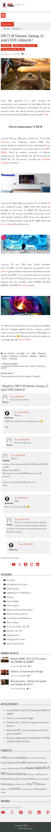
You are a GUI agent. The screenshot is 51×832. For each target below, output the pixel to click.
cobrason (31, 762)
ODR (33, 353)
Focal (23, 768)
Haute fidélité (34, 768)
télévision (43, 356)
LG (49, 203)
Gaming (10, 597)
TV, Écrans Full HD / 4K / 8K (13, 49)
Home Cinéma (12, 605)
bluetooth (34, 758)
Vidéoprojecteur (40, 788)
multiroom (39, 774)
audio (14, 758)
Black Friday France (25, 828)
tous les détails (7, 224)
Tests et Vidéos (13, 622)
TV (34, 783)
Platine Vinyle (21, 778)
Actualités (17, 28)
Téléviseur (33, 356)
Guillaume (6, 54)
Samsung (5, 271)
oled (46, 774)
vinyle (3, 792)
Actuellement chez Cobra (17, 584)
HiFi (3, 773)
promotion (14, 356)
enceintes (4, 768)
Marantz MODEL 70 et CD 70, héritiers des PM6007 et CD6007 (29, 660)
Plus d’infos (24, 285)
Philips (13, 779)
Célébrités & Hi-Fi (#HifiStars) (19, 592)
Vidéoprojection (13, 635)
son (19, 784)
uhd (8, 789)
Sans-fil (14, 784)
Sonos (23, 784)
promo (4, 356)
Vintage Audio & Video (16, 639)
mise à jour (31, 774)
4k (4, 757)
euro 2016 (20, 353)
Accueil (7, 28)
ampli (9, 757)
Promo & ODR (24, 339)
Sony (29, 784)
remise (46, 778)
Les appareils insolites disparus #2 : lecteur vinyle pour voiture (23, 367)
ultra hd (15, 788)
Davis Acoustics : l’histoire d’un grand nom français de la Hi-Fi (28, 683)
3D (2, 757)
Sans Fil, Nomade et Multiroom (19, 618)
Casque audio (13, 762)
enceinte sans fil (14, 768)
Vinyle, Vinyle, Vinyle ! (15, 643)
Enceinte (43, 762)
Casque (4, 762)
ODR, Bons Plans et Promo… (25, 45)
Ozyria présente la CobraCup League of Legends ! (21, 376)
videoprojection (28, 789)
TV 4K (45, 114)
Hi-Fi (46, 767)
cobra (23, 762)
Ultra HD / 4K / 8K (14, 630)
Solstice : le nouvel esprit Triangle (27, 671)
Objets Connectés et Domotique (20, 609)
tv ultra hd (13, 359)
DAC (38, 762)
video (22, 789)
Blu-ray (29, 758)
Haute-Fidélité (12, 601)
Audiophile (21, 757)
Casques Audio (13, 588)
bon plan (11, 353)
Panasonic (5, 141)
